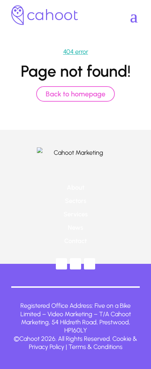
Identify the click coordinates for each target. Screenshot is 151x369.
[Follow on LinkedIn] (61, 263)
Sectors (75, 201)
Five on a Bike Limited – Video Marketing (75, 310)
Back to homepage (75, 94)
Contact (75, 241)
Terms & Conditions (95, 347)
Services (76, 214)
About (75, 187)
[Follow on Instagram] (89, 263)
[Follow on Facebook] (75, 263)
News (75, 227)
